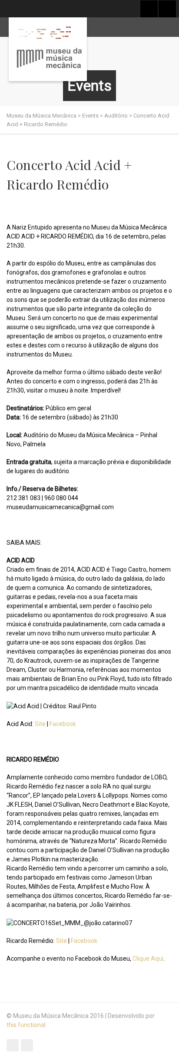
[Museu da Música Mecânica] (48, 49)
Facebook (63, 723)
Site (40, 723)
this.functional (26, 1024)
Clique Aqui (148, 958)
